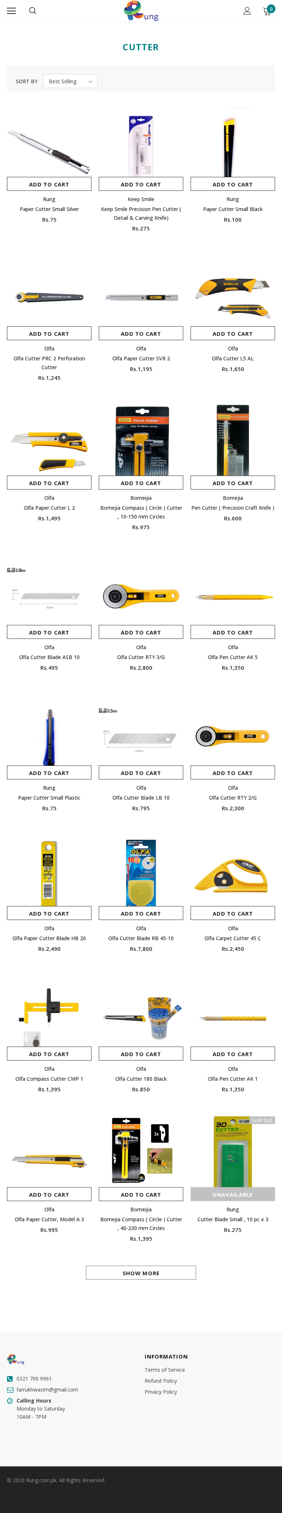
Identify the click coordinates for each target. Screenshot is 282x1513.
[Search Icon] (32, 11)
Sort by (26, 81)
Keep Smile (141, 199)
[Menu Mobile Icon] (11, 11)
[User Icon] (247, 11)
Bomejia (233, 497)
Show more (141, 1273)
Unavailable (233, 1194)
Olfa (49, 348)
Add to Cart (49, 184)
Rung (49, 199)
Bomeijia (141, 497)
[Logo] (141, 10)
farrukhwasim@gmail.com (47, 1389)
